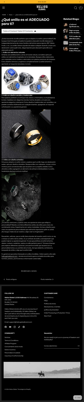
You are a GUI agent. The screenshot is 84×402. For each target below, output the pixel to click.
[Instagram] (15, 327)
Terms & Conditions (11, 340)
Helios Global (13, 389)
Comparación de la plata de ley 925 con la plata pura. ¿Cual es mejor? (75, 43)
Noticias (7, 337)
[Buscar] (75, 8)
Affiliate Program (10, 343)
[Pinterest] (24, 327)
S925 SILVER (42, 2)
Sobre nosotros (10, 350)
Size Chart (47, 316)
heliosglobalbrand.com (10, 256)
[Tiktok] (19, 327)
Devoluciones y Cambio (52, 307)
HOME (4, 15)
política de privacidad (51, 310)
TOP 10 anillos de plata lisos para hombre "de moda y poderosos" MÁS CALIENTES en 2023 (75, 37)
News (10, 15)
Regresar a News (29, 271)
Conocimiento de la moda (14, 347)
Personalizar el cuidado (12, 353)
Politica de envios (50, 304)
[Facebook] (6, 327)
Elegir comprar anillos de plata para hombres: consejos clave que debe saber (75, 31)
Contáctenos (48, 297)
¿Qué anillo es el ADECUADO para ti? (26, 15)
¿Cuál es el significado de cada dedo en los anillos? (75, 25)
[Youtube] (10, 327)
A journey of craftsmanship (14, 356)
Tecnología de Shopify (24, 389)
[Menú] (3, 7)
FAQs (46, 301)
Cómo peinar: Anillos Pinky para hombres (75, 50)
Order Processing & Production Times (57, 313)
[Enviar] (78, 346)
